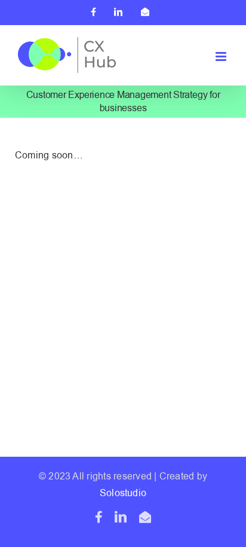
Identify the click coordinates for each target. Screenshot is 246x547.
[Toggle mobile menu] (222, 56)
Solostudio (123, 493)
